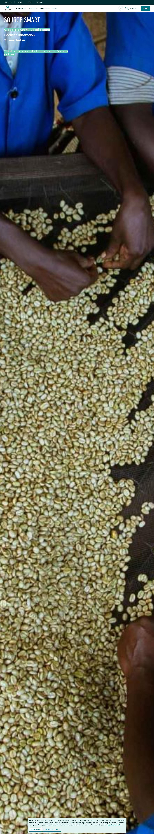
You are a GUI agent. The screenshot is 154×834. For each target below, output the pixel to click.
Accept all (35, 829)
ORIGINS (32, 8)
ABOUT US (44, 8)
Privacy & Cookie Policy (114, 825)
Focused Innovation (19, 35)
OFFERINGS (20, 8)
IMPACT (40, 2)
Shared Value (14, 40)
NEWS (54, 8)
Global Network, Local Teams (27, 29)
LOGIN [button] (145, 8)
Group (20, 2)
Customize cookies (52, 829)
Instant (29, 2)
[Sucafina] (7, 8)
